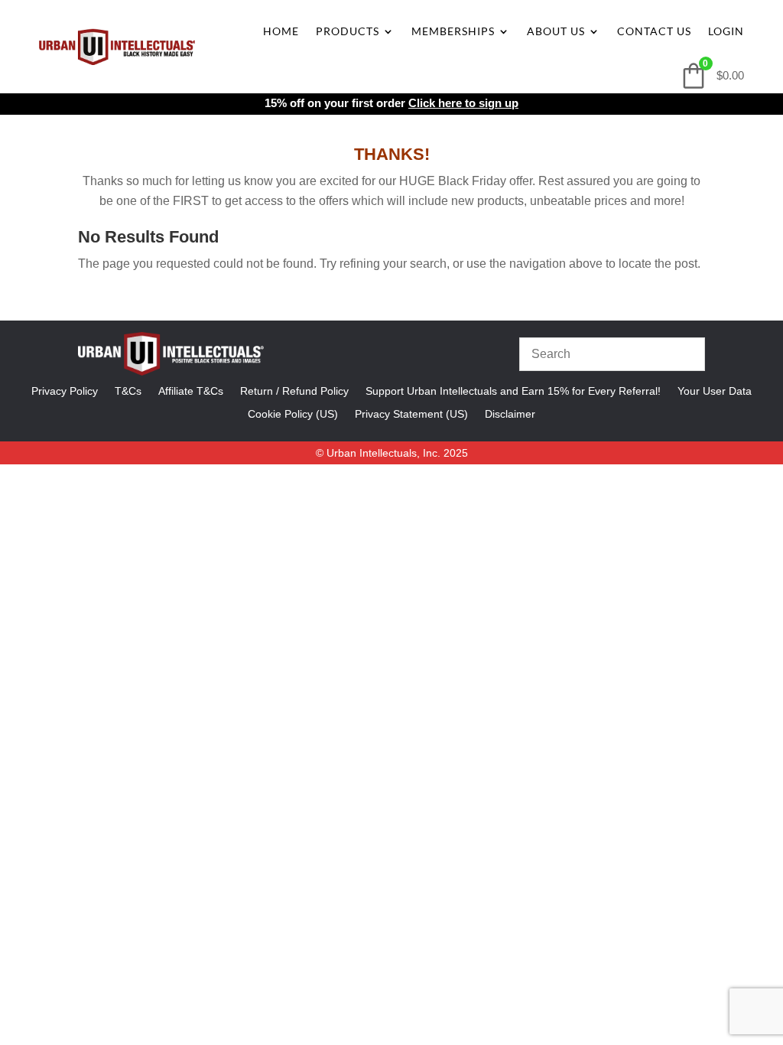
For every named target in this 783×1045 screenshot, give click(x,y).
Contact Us (654, 30)
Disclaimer (510, 413)
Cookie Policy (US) (293, 413)
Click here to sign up (463, 102)
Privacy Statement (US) (411, 413)
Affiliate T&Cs (190, 390)
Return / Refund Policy (294, 390)
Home (281, 30)
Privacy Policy (64, 390)
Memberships (453, 30)
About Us (556, 30)
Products (347, 30)
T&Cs (128, 390)
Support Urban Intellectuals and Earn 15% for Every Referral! (513, 390)
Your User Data (714, 390)
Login (726, 30)
